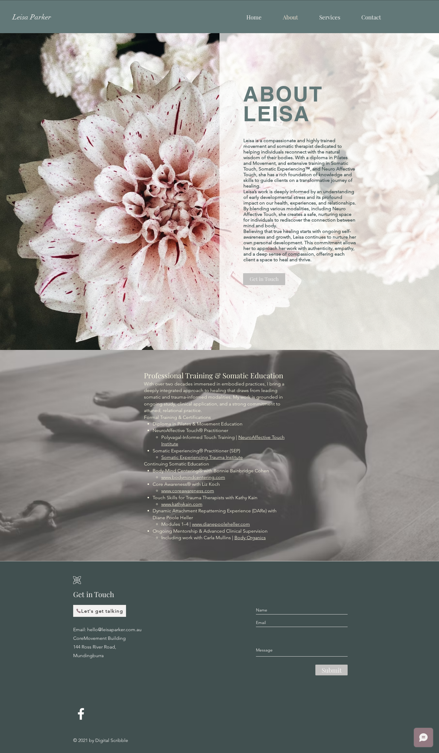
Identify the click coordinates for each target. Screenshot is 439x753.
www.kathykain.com (181, 504)
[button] (329, 17)
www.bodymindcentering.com (193, 477)
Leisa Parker (32, 17)
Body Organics (250, 537)
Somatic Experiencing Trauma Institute (202, 457)
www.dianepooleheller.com (221, 524)
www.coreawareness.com (187, 491)
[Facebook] (81, 714)
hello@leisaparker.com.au (114, 629)
